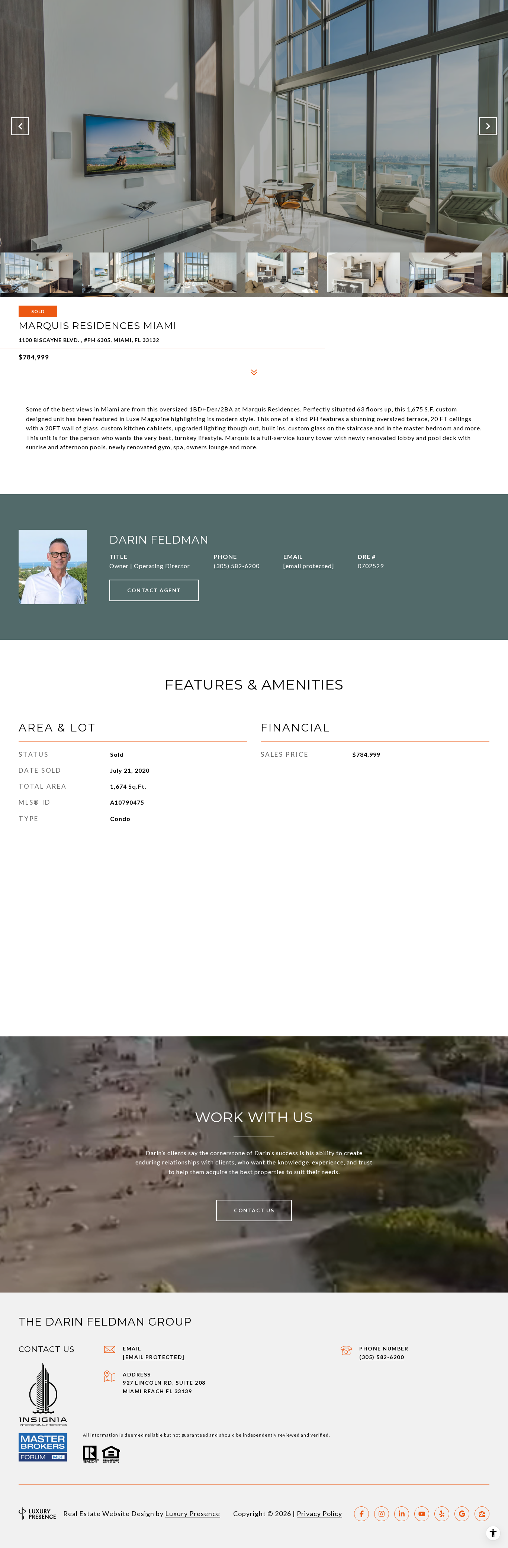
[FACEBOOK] (361, 1513)
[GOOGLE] (461, 1513)
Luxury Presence (192, 1513)
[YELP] (441, 1513)
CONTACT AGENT (154, 590)
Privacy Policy (319, 1513)
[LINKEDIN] (401, 1513)
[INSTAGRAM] (381, 1513)
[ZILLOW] (482, 1513)
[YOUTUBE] (421, 1513)
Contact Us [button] (254, 1210)
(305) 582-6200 (237, 565)
